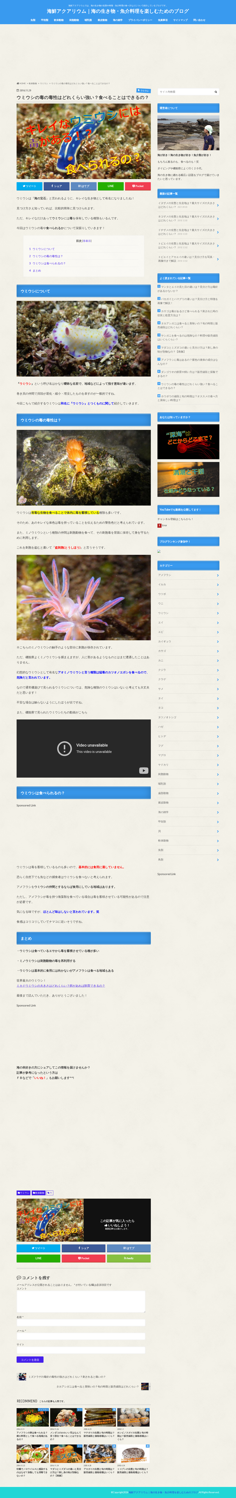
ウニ (160, 603)
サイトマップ (180, 19)
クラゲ (162, 679)
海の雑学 (118, 19)
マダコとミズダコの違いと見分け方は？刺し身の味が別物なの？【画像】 (187, 349)
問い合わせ (199, 19)
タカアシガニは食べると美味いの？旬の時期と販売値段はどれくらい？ (187, 325)
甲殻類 (44, 19)
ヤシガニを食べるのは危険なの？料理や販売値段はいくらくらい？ (187, 337)
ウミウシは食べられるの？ (47, 263)
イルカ (162, 584)
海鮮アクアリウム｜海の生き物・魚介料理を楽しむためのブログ (118, 11)
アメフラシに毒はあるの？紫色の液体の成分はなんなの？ (187, 361)
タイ (160, 698)
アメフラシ (164, 574)
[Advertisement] (118, 53)
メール (21, 1330)
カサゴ (162, 650)
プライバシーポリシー (140, 19)
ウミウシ (24, 1192)
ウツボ (162, 593)
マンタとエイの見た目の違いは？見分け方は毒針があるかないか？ (187, 288)
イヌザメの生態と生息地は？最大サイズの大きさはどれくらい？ (186, 205)
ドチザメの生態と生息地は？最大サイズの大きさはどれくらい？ (186, 232)
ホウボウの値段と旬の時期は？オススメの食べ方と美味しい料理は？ (187, 398)
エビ (160, 631)
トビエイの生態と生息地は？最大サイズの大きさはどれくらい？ (186, 245)
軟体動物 (59, 19)
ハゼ (160, 726)
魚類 (33, 19)
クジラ (162, 669)
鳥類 (160, 859)
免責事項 (163, 19)
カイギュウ (164, 641)
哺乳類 (88, 19)
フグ (160, 745)
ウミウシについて (42, 248)
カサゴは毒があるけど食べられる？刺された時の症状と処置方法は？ (187, 313)
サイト (20, 1344)
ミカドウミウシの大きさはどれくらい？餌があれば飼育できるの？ (61, 985)
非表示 (87, 240)
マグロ (162, 755)
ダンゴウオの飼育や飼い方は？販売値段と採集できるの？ (187, 373)
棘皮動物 (102, 19)
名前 (20, 1317)
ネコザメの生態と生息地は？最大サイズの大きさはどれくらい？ (186, 218)
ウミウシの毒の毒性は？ (46, 256)
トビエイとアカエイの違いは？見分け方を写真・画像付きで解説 (186, 258)
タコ (160, 707)
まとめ (35, 270)
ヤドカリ (163, 764)
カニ (160, 660)
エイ (160, 622)
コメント (22, 1288)
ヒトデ (162, 736)
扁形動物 (163, 793)
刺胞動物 (74, 19)
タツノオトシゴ (167, 717)
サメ (160, 688)
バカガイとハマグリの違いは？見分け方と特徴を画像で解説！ (187, 301)
